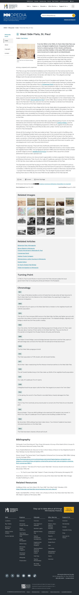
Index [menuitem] (6, 40)
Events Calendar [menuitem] (9, 536)
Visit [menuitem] (6, 517)
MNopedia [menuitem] (22, 557)
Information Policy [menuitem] (36, 591)
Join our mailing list (68, 509)
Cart (73, 1)
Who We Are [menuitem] (52, 517)
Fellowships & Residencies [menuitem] (51, 552)
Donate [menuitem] (64, 527)
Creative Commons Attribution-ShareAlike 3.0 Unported (55, 184)
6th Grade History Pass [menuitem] (37, 564)
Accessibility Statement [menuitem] (67, 591)
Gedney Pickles (62, 122)
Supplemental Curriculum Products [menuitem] (37, 544)
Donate (36, 1)
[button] (29, 6)
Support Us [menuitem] (66, 517)
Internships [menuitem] (51, 548)
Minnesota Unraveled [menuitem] (22, 553)
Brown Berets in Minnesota (26, 248)
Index (17, 28)
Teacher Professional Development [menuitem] (37, 537)
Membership (43, 1)
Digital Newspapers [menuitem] (22, 540)
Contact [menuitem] (7, 53)
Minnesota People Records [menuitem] (23, 524)
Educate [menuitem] (36, 517)
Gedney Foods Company (25, 256)
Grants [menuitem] (50, 556)
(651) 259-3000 (60, 578)
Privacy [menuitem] (28, 591)
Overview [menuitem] (22, 520)
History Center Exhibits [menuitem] (9, 532)
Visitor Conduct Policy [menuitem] (55, 591)
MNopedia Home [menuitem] (8, 35)
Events (49, 1)
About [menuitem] (6, 45)
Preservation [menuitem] (22, 560)
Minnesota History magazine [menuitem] (22, 548)
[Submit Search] (73, 15)
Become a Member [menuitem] (8, 527)
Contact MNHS (70, 578)
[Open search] (73, 6)
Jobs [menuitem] (49, 545)
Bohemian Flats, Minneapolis (27, 245)
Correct (29, 179)
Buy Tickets (55, 1)
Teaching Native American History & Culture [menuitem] (38, 551)
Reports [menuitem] (50, 536)
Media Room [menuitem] (51, 542)
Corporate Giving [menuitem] (66, 530)
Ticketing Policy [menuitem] (44, 591)
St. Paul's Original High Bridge (27, 265)
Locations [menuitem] (7, 520)
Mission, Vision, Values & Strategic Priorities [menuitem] (52, 526)
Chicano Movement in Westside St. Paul (30, 250)
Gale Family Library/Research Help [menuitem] (23, 534)
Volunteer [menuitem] (50, 559)
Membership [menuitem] (65, 524)
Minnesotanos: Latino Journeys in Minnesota (32, 259)
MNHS (5, 28)
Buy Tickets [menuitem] (8, 524)
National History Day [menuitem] (38, 532)
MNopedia (11, 28)
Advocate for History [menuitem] (65, 536)
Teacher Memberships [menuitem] (37, 559)
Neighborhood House (39, 151)
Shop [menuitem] (63, 533)
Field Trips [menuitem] (36, 556)
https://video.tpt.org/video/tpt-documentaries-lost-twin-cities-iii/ (36, 489)
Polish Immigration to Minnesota (28, 267)
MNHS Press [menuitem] (22, 543)
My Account (65, 1)
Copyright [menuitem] (7, 49)
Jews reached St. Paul (37, 100)
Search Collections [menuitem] (22, 529)
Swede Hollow (22, 262)
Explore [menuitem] (22, 517)
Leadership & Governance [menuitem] (51, 532)
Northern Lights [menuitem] (38, 528)
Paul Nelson (24, 38)
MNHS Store (30, 1)
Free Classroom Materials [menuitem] (38, 524)
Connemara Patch (47, 84)
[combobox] (58, 15)
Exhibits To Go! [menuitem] (52, 539)
